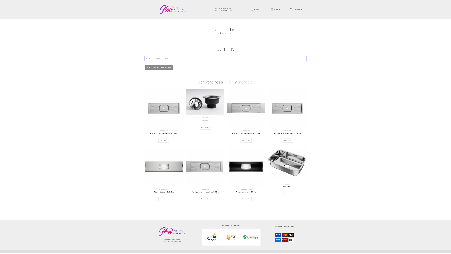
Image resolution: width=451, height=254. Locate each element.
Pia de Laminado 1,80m (246, 192)
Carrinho (227, 33)
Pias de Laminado (163, 189)
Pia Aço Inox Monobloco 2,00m (246, 133)
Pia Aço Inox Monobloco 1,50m (287, 133)
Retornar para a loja (160, 67)
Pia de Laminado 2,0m (164, 192)
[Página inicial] (221, 33)
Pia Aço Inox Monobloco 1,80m (205, 192)
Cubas (287, 184)
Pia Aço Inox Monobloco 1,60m (163, 133)
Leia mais (164, 140)
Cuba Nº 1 (287, 187)
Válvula (205, 120)
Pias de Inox (164, 130)
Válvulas (205, 118)
